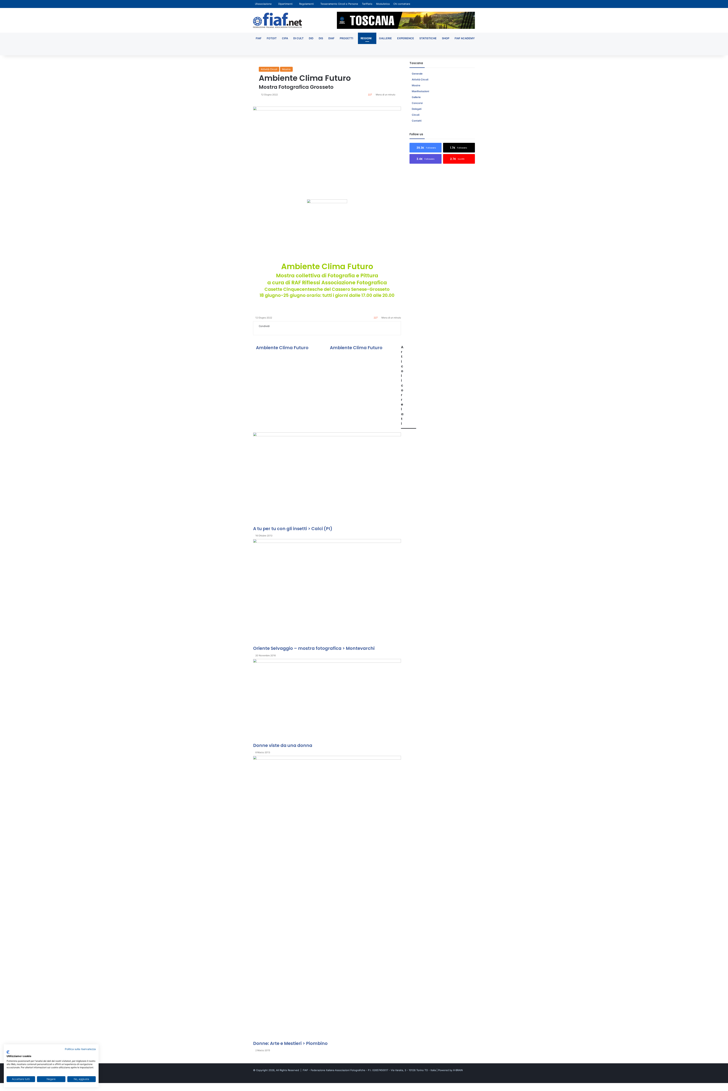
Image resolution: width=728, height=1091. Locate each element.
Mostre (286, 69)
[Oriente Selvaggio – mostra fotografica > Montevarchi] (327, 592)
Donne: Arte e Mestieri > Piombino (290, 1043)
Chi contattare (401, 3)
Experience (405, 38)
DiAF (331, 38)
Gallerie (385, 38)
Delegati (416, 108)
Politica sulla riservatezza (80, 1049)
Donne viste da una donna (282, 745)
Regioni (366, 38)
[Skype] (268, 330)
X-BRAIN (458, 1070)
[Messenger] (270, 330)
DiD (311, 38)
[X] (260, 330)
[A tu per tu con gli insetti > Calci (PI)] (327, 478)
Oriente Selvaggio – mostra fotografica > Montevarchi (314, 648)
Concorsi (417, 103)
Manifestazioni (420, 91)
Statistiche (428, 38)
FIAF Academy (465, 38)
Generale (417, 73)
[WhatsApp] (276, 330)
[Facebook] (257, 330)
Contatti (416, 120)
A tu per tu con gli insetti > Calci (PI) (292, 529)
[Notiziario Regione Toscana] (277, 20)
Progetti (346, 38)
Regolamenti (306, 3)
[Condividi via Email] (281, 330)
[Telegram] (278, 330)
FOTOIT (272, 38)
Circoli (415, 114)
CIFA (285, 38)
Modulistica (383, 3)
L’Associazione (263, 3)
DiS (321, 38)
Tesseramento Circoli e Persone (339, 3)
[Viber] (12, 1088)
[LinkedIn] (262, 330)
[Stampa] (284, 330)
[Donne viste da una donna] (327, 700)
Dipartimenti (285, 3)
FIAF (258, 38)
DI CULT (298, 38)
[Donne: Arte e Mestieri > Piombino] (327, 898)
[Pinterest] (265, 330)
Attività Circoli (269, 69)
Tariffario (367, 3)
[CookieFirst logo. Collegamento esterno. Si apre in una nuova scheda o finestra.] (8, 1052)
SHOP (445, 38)
